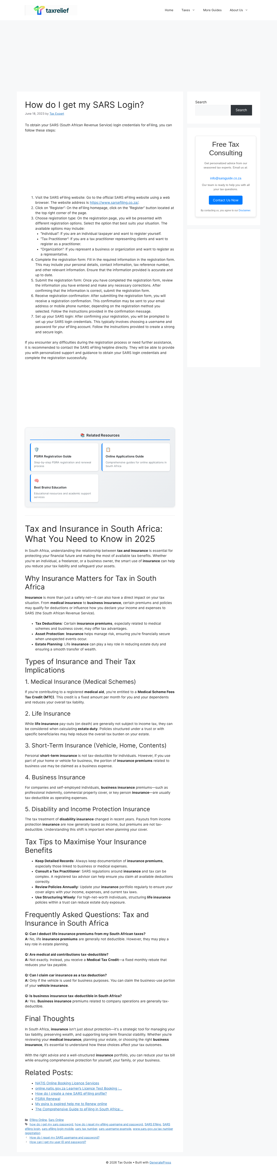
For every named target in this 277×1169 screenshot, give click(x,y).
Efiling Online (38, 1120)
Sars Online (56, 1120)
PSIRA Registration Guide (52, 456)
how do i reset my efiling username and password (109, 1124)
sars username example (115, 1128)
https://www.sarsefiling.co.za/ (114, 203)
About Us (236, 10)
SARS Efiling (153, 1124)
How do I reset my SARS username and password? (64, 1137)
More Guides (212, 10)
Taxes (185, 10)
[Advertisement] (138, 54)
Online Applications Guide (125, 456)
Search (201, 102)
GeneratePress (160, 1162)
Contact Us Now (225, 200)
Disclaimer (244, 210)
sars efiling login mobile (58, 1128)
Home (169, 10)
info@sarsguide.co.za (225, 178)
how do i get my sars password (51, 1124)
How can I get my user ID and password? (58, 1142)
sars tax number (86, 1128)
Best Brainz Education (50, 487)
